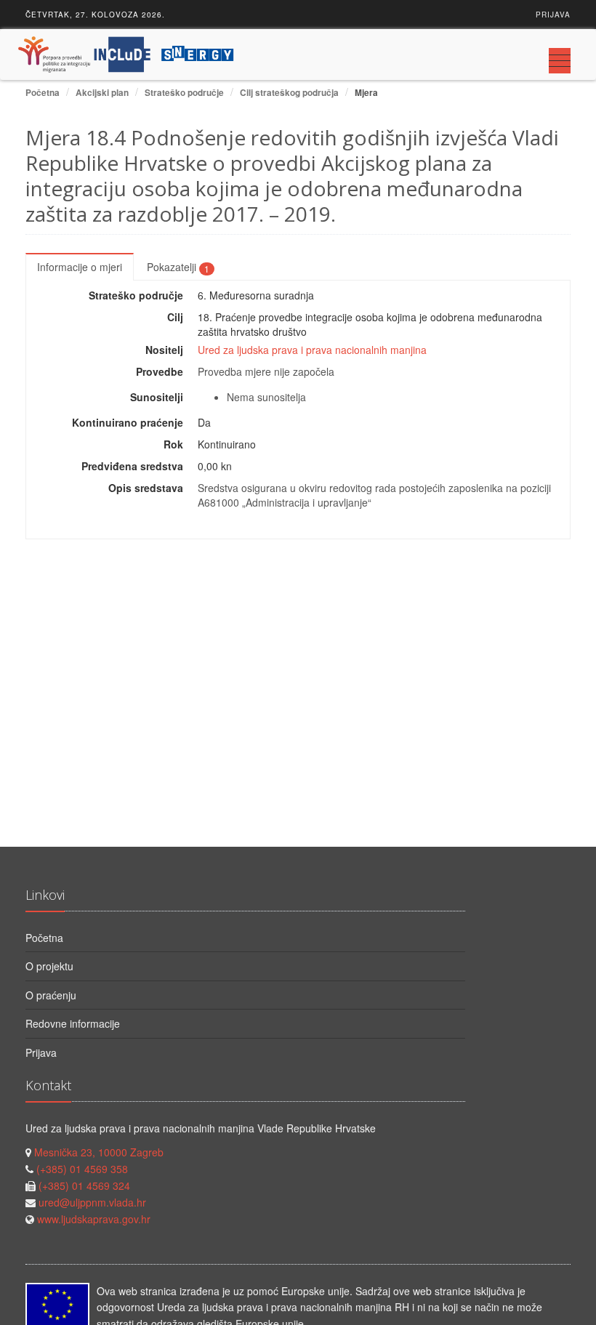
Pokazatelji (178, 266)
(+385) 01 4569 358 (82, 1168)
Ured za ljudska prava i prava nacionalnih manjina (312, 349)
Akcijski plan (102, 92)
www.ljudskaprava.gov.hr (93, 1219)
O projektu (49, 966)
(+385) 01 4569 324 (84, 1185)
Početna (42, 92)
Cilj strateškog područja (289, 92)
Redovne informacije (72, 1023)
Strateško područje (184, 92)
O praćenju (50, 995)
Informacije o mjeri (79, 266)
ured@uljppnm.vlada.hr (92, 1202)
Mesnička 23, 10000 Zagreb (99, 1152)
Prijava (553, 14)
